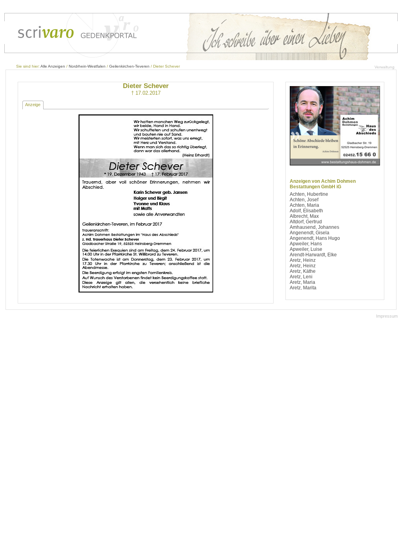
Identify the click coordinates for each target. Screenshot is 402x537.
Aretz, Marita (303, 288)
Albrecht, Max (304, 216)
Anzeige (32, 104)
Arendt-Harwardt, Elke (313, 254)
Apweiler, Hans (306, 243)
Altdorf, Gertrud (306, 221)
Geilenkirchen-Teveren (129, 66)
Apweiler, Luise (306, 249)
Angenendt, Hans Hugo (315, 238)
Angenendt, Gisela (309, 232)
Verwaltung (385, 67)
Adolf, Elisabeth (306, 210)
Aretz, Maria (302, 282)
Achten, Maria (304, 205)
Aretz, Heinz (303, 260)
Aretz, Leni (301, 277)
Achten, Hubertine (309, 194)
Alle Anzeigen (52, 66)
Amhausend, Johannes (314, 227)
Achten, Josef (304, 199)
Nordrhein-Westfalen (87, 66)
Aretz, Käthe (303, 271)
